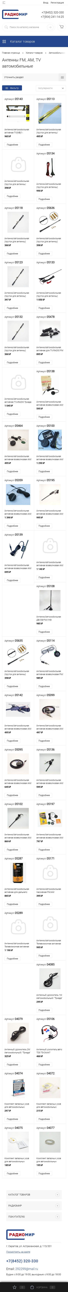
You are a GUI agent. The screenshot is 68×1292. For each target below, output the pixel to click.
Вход (45, 2)
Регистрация (57, 2)
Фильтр (14, 88)
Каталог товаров (22, 41)
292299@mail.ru (26, 1269)
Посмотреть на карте (18, 1251)
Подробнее (12, 144)
